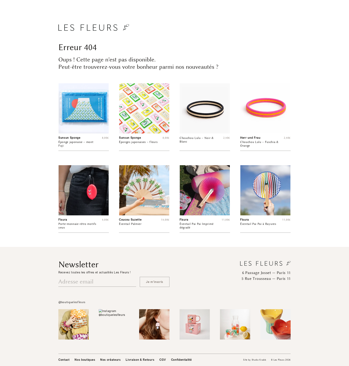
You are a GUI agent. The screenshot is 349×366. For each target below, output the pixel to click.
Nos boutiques (85, 360)
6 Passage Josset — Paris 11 (266, 272)
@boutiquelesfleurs (71, 302)
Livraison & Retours (140, 360)
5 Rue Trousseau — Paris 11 (266, 278)
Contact (64, 360)
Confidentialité (181, 360)
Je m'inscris (154, 282)
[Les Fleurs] (93, 27)
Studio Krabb (259, 360)
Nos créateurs (110, 360)
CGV (162, 360)
